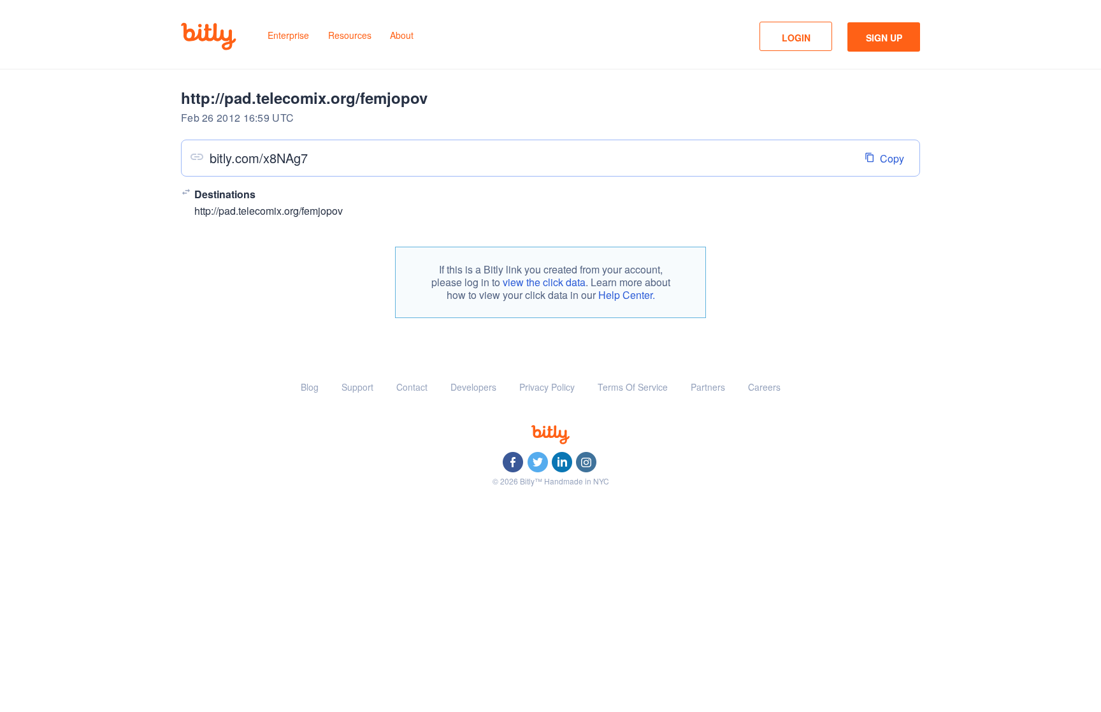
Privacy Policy (547, 387)
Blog (310, 387)
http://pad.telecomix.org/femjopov (268, 210)
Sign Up (884, 37)
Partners (708, 387)
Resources (349, 35)
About (402, 35)
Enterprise (288, 35)
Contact (412, 387)
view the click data (544, 282)
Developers (473, 387)
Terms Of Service (633, 387)
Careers (764, 387)
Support (357, 387)
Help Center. (626, 294)
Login (796, 37)
